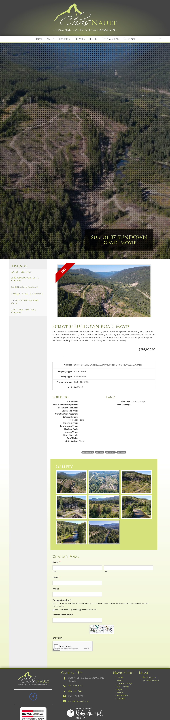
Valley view (121, 452)
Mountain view (87, 452)
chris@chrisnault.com (78, 701)
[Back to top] (166, 710)
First (54, 571)
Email (56, 577)
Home (38, 39)
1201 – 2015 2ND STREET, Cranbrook (23, 311)
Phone (55, 588)
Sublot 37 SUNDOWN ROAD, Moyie (25, 301)
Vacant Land (110, 452)
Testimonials (111, 39)
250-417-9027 (75, 691)
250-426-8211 (75, 685)
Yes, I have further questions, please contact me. (76, 610)
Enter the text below (62, 614)
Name (56, 562)
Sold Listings (123, 686)
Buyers (80, 39)
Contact (129, 39)
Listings (65, 39)
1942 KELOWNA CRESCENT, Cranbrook (25, 279)
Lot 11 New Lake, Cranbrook (24, 287)
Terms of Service (151, 680)
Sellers (93, 39)
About (50, 39)
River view (99, 452)
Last (106, 571)
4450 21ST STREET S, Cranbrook (26, 293)
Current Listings (124, 683)
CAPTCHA (57, 638)
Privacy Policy (149, 677)
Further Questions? (61, 600)
